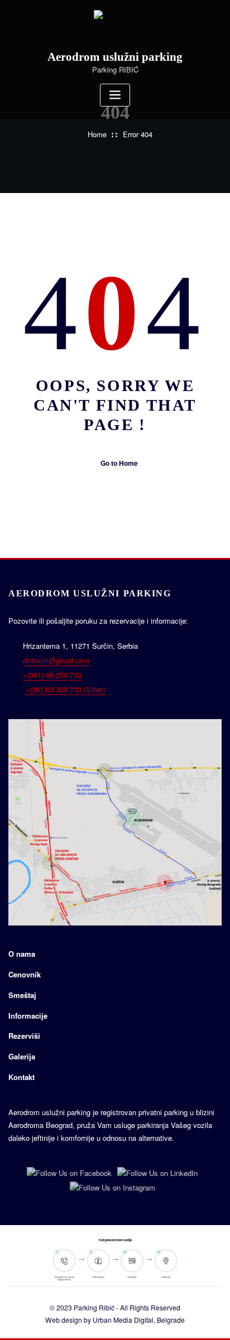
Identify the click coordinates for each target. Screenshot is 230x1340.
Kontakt (21, 1077)
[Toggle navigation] (115, 95)
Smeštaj (22, 995)
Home (97, 134)
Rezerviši (24, 1035)
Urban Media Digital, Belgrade (139, 1319)
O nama (21, 953)
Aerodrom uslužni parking (115, 56)
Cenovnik (24, 974)
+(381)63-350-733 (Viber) (65, 689)
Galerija (21, 1056)
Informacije (27, 1015)
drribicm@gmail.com (56, 660)
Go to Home (119, 463)
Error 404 (137, 134)
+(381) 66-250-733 (52, 674)
